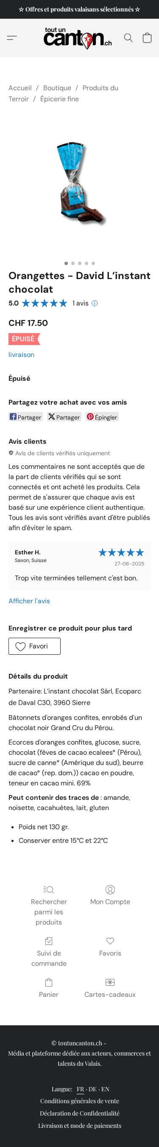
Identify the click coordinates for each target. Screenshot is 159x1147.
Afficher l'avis (29, 600)
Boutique (57, 87)
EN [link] (105, 1089)
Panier (49, 994)
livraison (21, 354)
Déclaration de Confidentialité (80, 1113)
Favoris (110, 953)
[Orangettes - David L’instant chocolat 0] (79, 185)
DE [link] (93, 1089)
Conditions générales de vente (79, 1101)
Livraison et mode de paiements (79, 1125)
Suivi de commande (49, 958)
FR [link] (80, 1089)
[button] (79, 38)
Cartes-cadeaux (110, 994)
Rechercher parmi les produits (49, 912)
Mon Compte (110, 901)
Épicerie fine (59, 98)
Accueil (20, 87)
